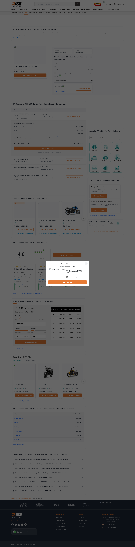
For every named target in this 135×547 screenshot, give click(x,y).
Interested (67, 282)
